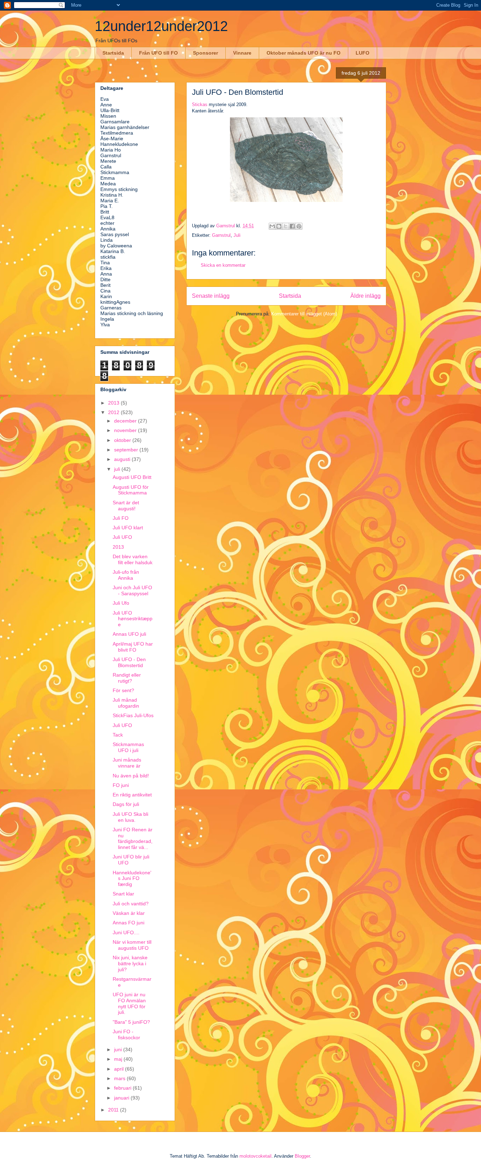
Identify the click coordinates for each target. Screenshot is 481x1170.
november (126, 430)
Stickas (199, 104)
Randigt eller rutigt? (127, 678)
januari (122, 1098)
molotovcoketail (255, 1156)
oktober (123, 440)
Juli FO (121, 518)
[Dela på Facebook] (292, 226)
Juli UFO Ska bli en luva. (130, 817)
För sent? (123, 690)
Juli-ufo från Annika (126, 575)
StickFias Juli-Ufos (133, 715)
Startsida (113, 53)
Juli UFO (122, 537)
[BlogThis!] (278, 226)
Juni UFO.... (126, 932)
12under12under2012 (161, 26)
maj (119, 1059)
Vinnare (242, 53)
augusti (123, 459)
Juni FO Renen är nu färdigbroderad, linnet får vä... (132, 838)
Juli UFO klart (128, 527)
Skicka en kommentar (223, 265)
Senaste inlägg (211, 296)
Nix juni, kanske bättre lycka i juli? (130, 963)
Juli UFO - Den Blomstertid (129, 662)
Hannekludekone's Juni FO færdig (132, 878)
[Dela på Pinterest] (298, 226)
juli (117, 469)
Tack (118, 735)
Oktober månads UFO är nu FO (304, 53)
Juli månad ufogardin (126, 703)
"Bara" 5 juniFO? (131, 1022)
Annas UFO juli (129, 634)
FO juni (121, 785)
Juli (237, 235)
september (126, 449)
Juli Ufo (121, 603)
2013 (114, 403)
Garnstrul (221, 235)
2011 (114, 1110)
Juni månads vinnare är (127, 763)
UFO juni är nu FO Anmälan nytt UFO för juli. (129, 1003)
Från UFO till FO (158, 53)
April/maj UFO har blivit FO (133, 647)
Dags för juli (126, 804)
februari (123, 1088)
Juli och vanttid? (131, 903)
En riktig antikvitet (132, 795)
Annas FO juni (128, 922)
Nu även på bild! (131, 775)
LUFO (362, 53)
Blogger (302, 1156)
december (126, 421)
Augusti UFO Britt (132, 477)
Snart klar (123, 894)
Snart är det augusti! (126, 505)
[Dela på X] (285, 226)
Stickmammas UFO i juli (128, 747)
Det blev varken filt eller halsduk (132, 559)
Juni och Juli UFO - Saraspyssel (132, 590)
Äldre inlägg (365, 296)
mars (120, 1078)
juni (118, 1049)
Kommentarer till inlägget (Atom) (304, 313)
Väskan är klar (129, 913)
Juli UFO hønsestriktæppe (132, 619)
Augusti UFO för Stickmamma (131, 490)
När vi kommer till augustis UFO (132, 945)
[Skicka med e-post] (272, 226)
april (119, 1069)
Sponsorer (205, 53)
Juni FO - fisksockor (126, 1034)
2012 (114, 412)
